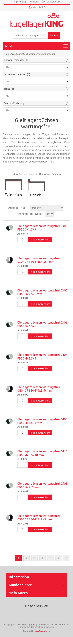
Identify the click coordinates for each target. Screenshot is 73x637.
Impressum (49, 627)
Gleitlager (17, 54)
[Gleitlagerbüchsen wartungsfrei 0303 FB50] (9, 228)
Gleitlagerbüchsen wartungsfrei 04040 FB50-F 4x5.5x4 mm (38, 388)
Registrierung (19, 2)
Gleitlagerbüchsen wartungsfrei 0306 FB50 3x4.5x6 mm (42, 324)
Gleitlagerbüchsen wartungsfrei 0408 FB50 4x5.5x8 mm (42, 420)
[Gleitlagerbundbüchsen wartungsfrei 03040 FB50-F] (9, 260)
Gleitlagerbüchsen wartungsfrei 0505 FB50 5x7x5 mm (42, 485)
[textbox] (30, 35)
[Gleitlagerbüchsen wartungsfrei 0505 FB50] (9, 485)
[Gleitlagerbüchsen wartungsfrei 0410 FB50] (9, 453)
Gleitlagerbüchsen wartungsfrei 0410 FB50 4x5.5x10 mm (42, 453)
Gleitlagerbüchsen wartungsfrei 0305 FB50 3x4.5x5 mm (42, 292)
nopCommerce (42, 631)
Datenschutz (37, 627)
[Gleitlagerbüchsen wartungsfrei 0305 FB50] (9, 292)
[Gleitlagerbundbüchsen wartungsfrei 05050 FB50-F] (9, 517)
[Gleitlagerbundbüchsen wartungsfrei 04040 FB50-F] (9, 389)
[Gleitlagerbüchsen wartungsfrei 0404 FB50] (9, 356)
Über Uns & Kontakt (50, 2)
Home (8, 54)
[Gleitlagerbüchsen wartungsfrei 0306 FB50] (9, 324)
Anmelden (34, 2)
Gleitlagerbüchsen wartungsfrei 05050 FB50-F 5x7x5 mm (38, 517)
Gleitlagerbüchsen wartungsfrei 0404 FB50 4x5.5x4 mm (42, 356)
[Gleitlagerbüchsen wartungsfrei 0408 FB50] (9, 421)
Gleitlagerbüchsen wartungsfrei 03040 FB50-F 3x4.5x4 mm (38, 259)
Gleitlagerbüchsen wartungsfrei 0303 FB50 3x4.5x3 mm (42, 227)
